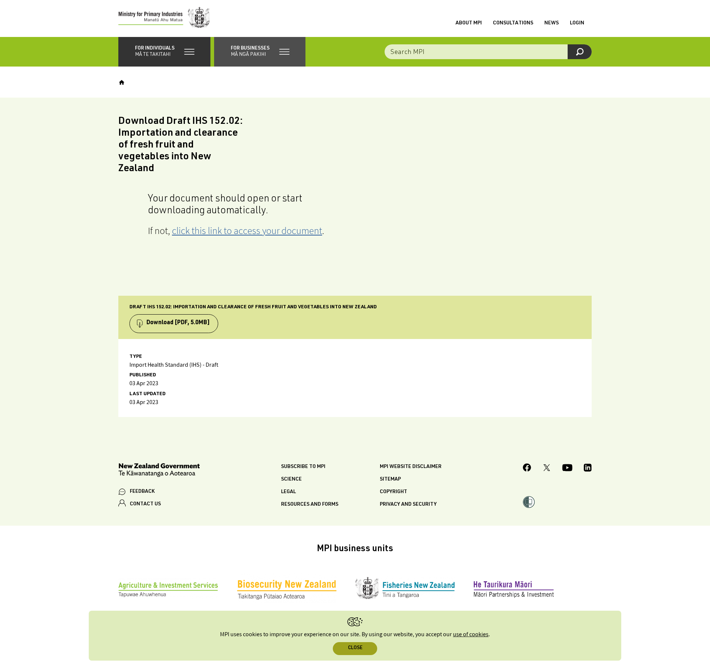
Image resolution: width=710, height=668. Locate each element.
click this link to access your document (247, 230)
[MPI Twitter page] (546, 468)
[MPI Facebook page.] (527, 468)
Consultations (513, 23)
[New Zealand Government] (159, 471)
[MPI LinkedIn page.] (588, 469)
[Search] (580, 51)
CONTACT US (145, 504)
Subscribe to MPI (303, 466)
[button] (164, 52)
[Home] (121, 82)
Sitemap (390, 479)
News (551, 23)
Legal (288, 492)
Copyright (393, 492)
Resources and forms (309, 504)
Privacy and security (408, 504)
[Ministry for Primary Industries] (164, 18)
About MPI (469, 23)
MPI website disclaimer (411, 466)
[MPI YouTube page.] (567, 469)
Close (355, 648)
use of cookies (470, 634)
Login (577, 23)
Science (291, 479)
